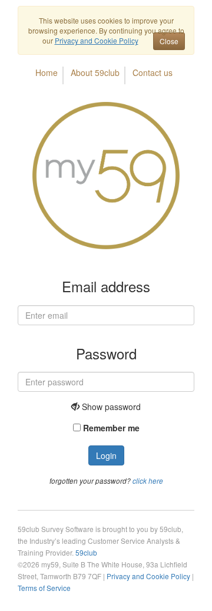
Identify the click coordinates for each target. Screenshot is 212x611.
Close (169, 41)
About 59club (95, 72)
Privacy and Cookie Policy (148, 576)
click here (147, 481)
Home (46, 72)
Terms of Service (44, 588)
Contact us (152, 72)
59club (86, 552)
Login (106, 455)
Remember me (111, 428)
